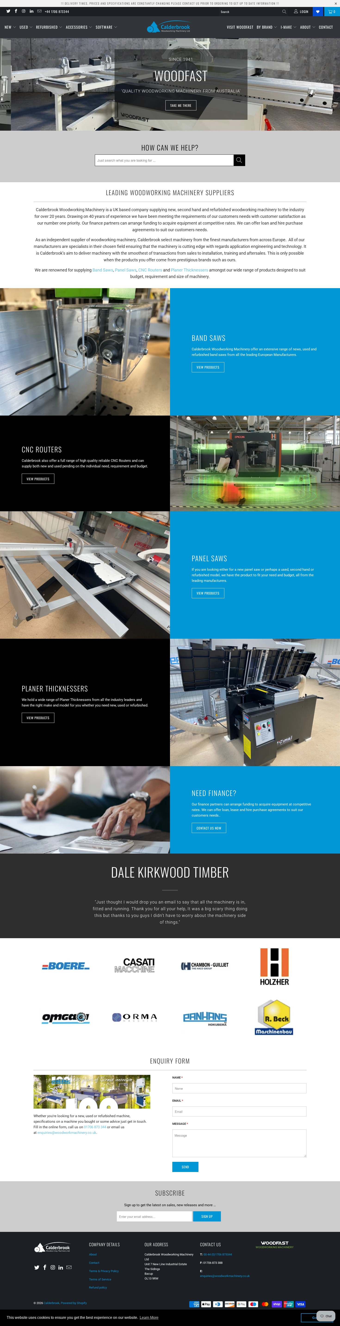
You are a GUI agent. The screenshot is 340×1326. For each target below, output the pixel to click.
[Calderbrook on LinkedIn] (31, 11)
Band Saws (103, 270)
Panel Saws (125, 270)
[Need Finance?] (85, 809)
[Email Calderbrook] (39, 11)
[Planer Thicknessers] (255, 702)
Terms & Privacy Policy (104, 1271)
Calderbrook (51, 1303)
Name (177, 1077)
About (306, 27)
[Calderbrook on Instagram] (23, 11)
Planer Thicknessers (189, 270)
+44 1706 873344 (57, 11)
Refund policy (98, 1287)
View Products (208, 367)
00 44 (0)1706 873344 (218, 1254)
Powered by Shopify (74, 1303)
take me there (170, 105)
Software (105, 27)
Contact (326, 27)
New (9, 27)
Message (180, 1124)
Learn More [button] (149, 1318)
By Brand (265, 27)
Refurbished (47, 27)
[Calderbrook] (170, 27)
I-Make (287, 27)
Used (24, 27)
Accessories (77, 27)
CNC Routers (150, 270)
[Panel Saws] (85, 575)
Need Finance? (214, 793)
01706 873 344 (95, 1127)
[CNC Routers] (255, 463)
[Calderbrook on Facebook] (16, 11)
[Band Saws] (85, 352)
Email (177, 1100)
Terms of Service (100, 1279)
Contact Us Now (209, 828)
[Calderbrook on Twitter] (8, 11)
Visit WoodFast (240, 27)
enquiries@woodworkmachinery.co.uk (66, 1133)
